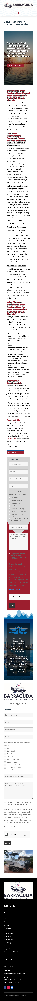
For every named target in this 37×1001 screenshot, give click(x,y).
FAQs (5, 919)
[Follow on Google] (12, 987)
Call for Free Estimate (15, 65)
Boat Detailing (16, 500)
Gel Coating (15, 506)
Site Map (28, 998)
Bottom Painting (17, 508)
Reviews (6, 925)
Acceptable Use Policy (15, 589)
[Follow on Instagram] (8, 987)
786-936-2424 (11, 439)
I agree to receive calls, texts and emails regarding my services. (19, 556)
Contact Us (7, 928)
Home (6, 913)
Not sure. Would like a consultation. (19, 519)
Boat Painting (16, 503)
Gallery (6, 922)
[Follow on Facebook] (5, 987)
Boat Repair (15, 497)
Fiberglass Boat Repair (17, 515)
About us (7, 916)
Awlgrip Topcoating (18, 511)
